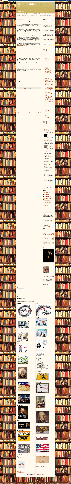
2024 (45, 51)
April (45, 65)
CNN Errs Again (47, 83)
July (45, 61)
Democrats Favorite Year (48, 86)
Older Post (39, 112)
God (53, 237)
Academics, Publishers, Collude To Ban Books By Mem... (49, 76)
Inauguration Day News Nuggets (48, 87)
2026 (45, 49)
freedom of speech (46, 236)
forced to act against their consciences (22, 45)
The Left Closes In (47, 95)
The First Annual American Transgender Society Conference (48, 130)
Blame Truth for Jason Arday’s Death (48, 195)
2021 (45, 55)
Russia (46, 231)
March (46, 66)
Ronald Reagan (48, 234)
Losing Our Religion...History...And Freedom (49, 101)
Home (17, 13)
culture (49, 239)
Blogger (43, 474)
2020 (45, 119)
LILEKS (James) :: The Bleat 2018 (48, 198)
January (46, 68)
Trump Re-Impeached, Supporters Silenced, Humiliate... (49, 92)
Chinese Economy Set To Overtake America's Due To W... (49, 108)
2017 (45, 122)
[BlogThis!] (28, 88)
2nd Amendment (45, 242)
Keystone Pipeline (46, 238)
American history (48, 243)
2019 (45, 120)
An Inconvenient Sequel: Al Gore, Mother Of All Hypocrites (48, 141)
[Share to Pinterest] (31, 88)
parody (44, 229)
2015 (45, 124)
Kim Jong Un (51, 238)
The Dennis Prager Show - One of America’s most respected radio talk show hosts (48, 205)
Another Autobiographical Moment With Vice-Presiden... (49, 105)
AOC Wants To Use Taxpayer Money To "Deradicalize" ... (49, 78)
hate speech (51, 236)
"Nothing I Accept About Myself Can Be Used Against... (49, 71)
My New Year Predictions (48, 112)
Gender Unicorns (49, 145)
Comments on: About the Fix (47, 196)
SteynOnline (45, 199)
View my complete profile (20, 472)
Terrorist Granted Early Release (48, 113)
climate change (48, 232)
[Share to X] (29, 88)
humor (51, 235)
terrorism (50, 237)
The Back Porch (41, 13)
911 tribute (49, 242)
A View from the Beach (47, 191)
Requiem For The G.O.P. (48, 98)
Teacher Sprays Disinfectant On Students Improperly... (48, 97)
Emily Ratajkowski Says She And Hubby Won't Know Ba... (49, 103)
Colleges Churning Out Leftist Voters (49, 90)
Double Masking (47, 69)
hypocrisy (44, 231)
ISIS (52, 232)
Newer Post (19, 112)
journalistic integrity (45, 241)
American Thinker (46, 194)
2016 (45, 123)
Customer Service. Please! (47, 155)
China (51, 231)
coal (46, 239)
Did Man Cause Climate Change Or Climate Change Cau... (49, 72)
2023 (45, 52)
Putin (48, 231)
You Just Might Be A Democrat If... (49, 88)
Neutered (46, 111)
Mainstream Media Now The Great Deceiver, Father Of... (49, 110)
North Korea (51, 229)
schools (49, 241)
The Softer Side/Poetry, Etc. (26, 15)
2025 (45, 50)
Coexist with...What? (49, 134)
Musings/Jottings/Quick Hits (23, 13)
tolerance (52, 241)
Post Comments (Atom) (23, 113)
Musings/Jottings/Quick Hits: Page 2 (33, 13)
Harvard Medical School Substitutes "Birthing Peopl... (49, 117)
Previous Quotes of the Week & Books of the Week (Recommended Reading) (41, 15)
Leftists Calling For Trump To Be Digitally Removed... (49, 100)
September (46, 59)
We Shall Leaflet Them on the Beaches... (47, 200)
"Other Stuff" (47, 13)
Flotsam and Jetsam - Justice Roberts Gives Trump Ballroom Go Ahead (48, 193)
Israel (44, 232)
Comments (45, 45)
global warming (50, 231)
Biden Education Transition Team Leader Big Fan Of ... (49, 82)
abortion (44, 235)
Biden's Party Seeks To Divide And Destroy (49, 85)
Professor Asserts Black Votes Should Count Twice (49, 115)
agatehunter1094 (20, 471)
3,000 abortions (28, 55)
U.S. (51, 234)
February (46, 67)
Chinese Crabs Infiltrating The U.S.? (48, 164)
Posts (45, 44)
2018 (45, 121)
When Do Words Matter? (48, 89)
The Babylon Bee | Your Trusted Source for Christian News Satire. (48, 202)
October (46, 58)
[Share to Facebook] (30, 88)
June (45, 62)
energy (52, 239)
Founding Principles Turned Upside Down (49, 94)
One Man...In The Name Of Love (48, 168)
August (46, 60)
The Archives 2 (19, 15)
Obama (44, 239)
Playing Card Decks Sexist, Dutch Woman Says (49, 80)
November (46, 57)
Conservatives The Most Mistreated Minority (49, 74)
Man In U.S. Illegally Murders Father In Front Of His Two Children (48, 173)
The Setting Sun (47, 106)
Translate (49, 226)
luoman (38, 474)
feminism (48, 235)
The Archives (51, 13)
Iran (43, 233)
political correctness (45, 237)
